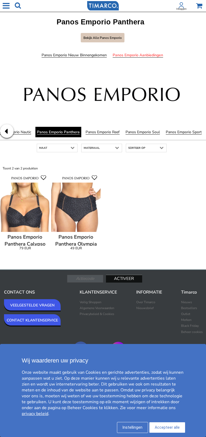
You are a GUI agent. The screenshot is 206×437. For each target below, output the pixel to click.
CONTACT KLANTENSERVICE (32, 320)
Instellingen (132, 427)
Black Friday (190, 326)
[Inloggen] (181, 6)
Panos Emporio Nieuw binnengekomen (74, 55)
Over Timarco (145, 302)
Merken (186, 320)
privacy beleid (35, 414)
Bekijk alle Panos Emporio (102, 38)
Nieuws (186, 302)
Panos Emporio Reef (103, 132)
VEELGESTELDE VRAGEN (32, 305)
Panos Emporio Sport (184, 132)
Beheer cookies (192, 332)
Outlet (185, 314)
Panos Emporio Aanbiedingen (138, 55)
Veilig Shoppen (90, 302)
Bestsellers (189, 308)
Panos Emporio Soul (143, 132)
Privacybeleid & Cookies (97, 314)
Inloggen (181, 8)
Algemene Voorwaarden (97, 308)
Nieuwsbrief (145, 308)
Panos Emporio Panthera (58, 132)
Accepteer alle (167, 427)
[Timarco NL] (103, 5)
